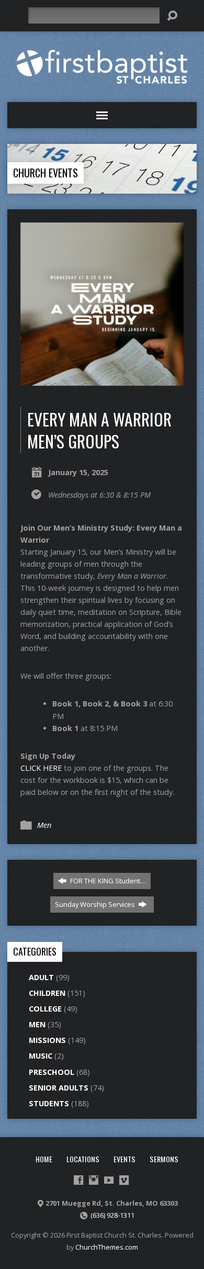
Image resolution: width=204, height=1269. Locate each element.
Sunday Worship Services (96, 904)
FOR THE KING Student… (107, 880)
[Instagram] (93, 1180)
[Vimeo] (124, 1180)
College (45, 1009)
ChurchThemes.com (106, 1247)
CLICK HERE (41, 768)
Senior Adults (58, 1088)
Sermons (164, 1158)
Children (47, 993)
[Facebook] (78, 1180)
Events (124, 1158)
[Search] (172, 15)
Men (44, 825)
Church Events (45, 173)
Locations (82, 1158)
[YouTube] (109, 1180)
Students (49, 1103)
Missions (47, 1040)
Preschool (51, 1072)
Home (44, 1158)
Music (40, 1056)
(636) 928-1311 (112, 1215)
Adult (41, 977)
